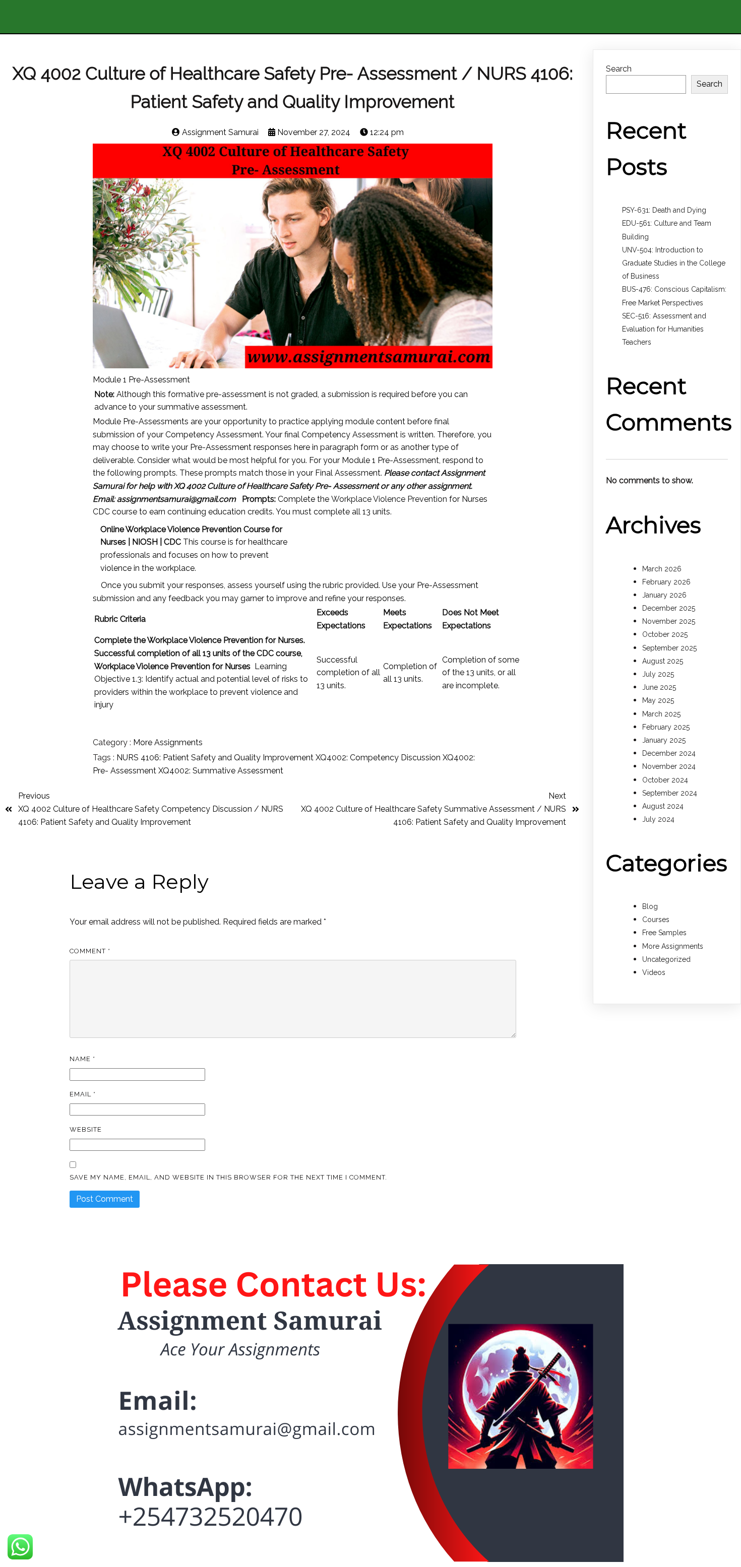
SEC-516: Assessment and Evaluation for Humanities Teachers (664, 329)
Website (86, 1129)
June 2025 (659, 687)
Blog (650, 906)
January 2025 (664, 740)
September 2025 (669, 648)
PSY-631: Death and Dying (664, 210)
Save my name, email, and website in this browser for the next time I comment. (228, 1177)
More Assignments (168, 742)
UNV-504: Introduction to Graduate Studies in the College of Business (673, 263)
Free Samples (664, 933)
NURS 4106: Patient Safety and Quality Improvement (216, 757)
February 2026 (666, 582)
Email (83, 1094)
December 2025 (668, 608)
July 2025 (658, 674)
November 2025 (668, 621)
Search (619, 69)
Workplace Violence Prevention (389, 499)
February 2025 (666, 727)
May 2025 (658, 700)
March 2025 (661, 714)
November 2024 (669, 766)
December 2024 (669, 753)
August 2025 (662, 661)
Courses (655, 920)
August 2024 (663, 806)
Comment (90, 951)
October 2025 (665, 634)
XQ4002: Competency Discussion (379, 757)
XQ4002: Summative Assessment (220, 770)
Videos (653, 972)
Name (82, 1059)
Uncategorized (666, 959)
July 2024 (658, 819)
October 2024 (665, 780)
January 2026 (664, 595)
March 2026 (662, 569)
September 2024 (669, 793)
